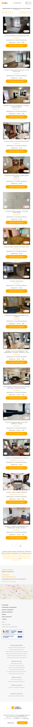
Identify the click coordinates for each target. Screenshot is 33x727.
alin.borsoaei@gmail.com (9, 576)
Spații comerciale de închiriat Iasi (16, 695)
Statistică (17, 718)
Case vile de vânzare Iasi (16, 663)
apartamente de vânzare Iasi (21, 556)
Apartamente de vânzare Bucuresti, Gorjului (16, 653)
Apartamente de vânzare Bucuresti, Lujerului (17, 651)
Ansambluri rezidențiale (9, 607)
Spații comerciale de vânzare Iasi (16, 687)
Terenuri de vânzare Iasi (16, 679)
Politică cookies (6, 624)
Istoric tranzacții (7, 616)
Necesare (9, 718)
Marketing (26, 718)
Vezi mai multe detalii (16, 45)
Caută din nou (8, 12)
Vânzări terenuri (16, 677)
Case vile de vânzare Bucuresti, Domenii (16, 671)
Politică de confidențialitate (9, 626)
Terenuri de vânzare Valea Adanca (16, 681)
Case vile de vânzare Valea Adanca (16, 667)
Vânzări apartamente (16, 645)
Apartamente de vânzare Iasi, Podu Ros (16, 657)
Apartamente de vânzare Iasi (16, 649)
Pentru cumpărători (7, 609)
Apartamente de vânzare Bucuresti (16, 647)
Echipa (4, 614)
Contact (4, 619)
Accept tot (22, 722)
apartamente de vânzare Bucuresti (11, 554)
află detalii (22, 715)
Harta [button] (27, 31)
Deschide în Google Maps (9, 581)
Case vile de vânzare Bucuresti (16, 665)
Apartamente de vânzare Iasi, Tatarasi (16, 655)
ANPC (3, 622)
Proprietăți (5, 605)
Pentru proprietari (7, 612)
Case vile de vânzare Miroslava (16, 669)
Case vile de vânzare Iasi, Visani (16, 673)
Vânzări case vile (17, 661)
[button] (30, 12)
